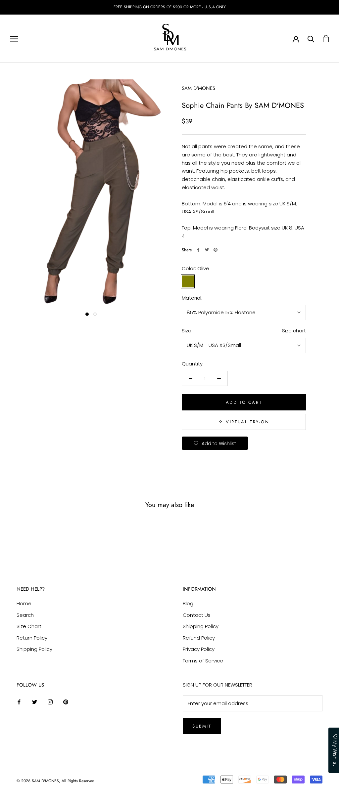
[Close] (251, 322)
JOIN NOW (214, 471)
